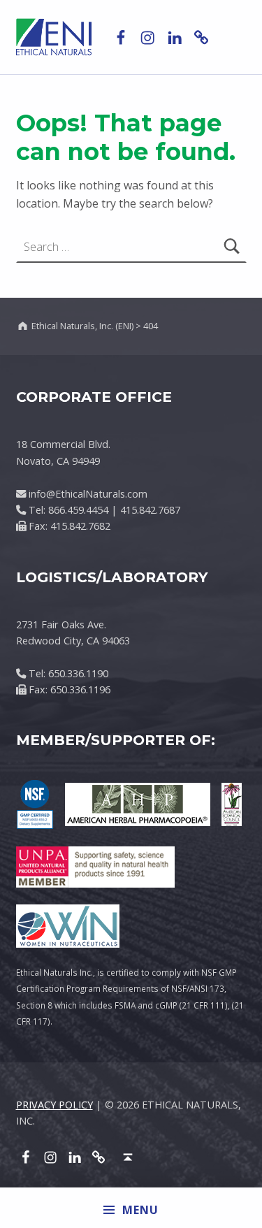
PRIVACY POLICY (54, 1104)
